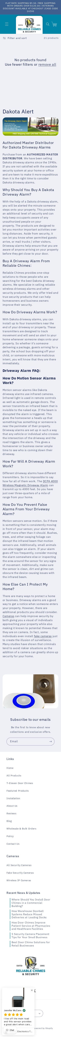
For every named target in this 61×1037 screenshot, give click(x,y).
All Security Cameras (19, 865)
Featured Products (18, 790)
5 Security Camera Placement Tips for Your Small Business (30, 935)
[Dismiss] (32, 990)
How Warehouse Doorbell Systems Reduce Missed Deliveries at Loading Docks (29, 914)
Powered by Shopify (43, 1028)
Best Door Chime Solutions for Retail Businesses (31, 944)
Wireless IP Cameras (19, 880)
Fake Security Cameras (20, 872)
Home (10, 767)
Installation (13, 798)
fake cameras (43, 636)
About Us (12, 805)
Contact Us (13, 843)
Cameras (8, 616)
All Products (14, 775)
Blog (9, 821)
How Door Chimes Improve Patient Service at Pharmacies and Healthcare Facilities (31, 925)
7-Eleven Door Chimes (20, 783)
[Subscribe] (50, 742)
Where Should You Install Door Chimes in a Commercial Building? (31, 902)
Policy (10, 836)
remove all (47, 64)
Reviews (11, 813)
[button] (6, 24)
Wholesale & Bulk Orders (21, 828)
